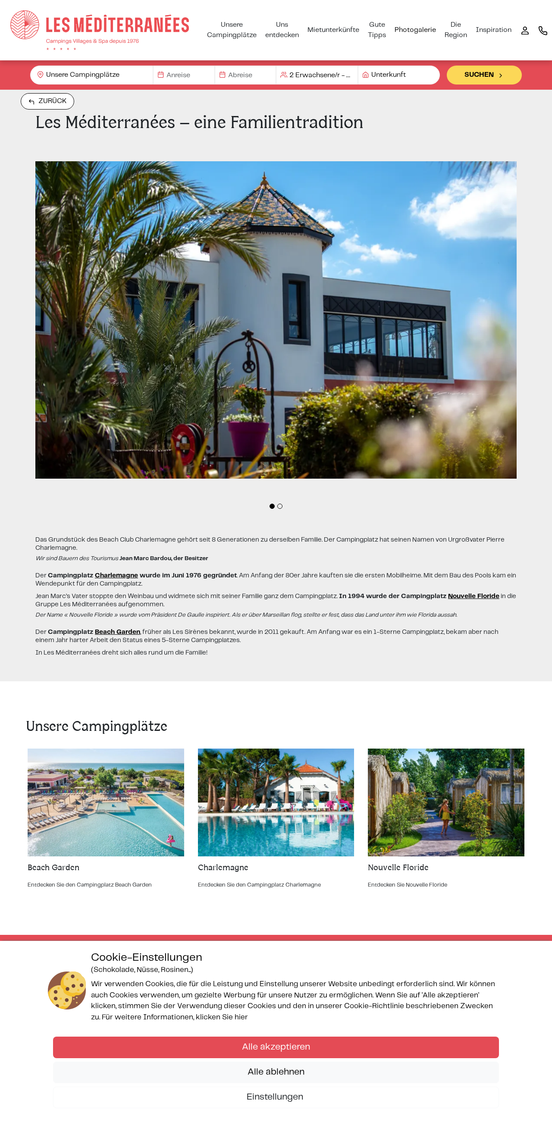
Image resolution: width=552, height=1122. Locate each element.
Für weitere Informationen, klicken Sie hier (175, 1017)
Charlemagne (116, 576)
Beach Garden (117, 632)
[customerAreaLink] (525, 30)
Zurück (52, 101)
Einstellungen (276, 1097)
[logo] (99, 30)
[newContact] (543, 30)
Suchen (479, 75)
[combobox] (91, 75)
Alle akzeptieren (276, 1047)
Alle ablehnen (276, 1072)
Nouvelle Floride (473, 596)
